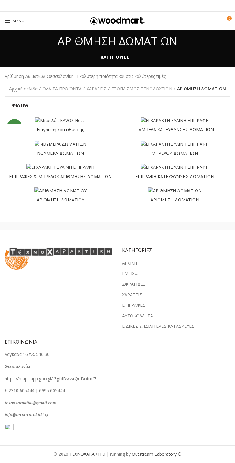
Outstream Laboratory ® (156, 454)
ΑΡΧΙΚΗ (129, 263)
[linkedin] (125, 6)
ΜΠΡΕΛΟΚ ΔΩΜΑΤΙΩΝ (174, 153)
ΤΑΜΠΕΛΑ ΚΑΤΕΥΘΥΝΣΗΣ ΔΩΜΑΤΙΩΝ (175, 129)
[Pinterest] (117, 6)
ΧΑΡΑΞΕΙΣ (96, 89)
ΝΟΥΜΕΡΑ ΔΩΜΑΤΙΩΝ (60, 153)
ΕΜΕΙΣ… (130, 273)
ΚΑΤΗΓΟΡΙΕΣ (114, 57)
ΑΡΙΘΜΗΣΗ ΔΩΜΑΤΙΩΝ (175, 200)
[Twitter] (110, 6)
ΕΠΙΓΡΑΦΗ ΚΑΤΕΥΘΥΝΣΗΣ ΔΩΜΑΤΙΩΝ (174, 176)
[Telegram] (133, 6)
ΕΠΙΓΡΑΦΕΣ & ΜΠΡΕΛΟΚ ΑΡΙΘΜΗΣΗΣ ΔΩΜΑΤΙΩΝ (60, 176)
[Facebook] (102, 6)
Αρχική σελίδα (23, 89)
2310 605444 (21, 390)
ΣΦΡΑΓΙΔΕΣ (134, 284)
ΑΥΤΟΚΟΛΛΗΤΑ (137, 316)
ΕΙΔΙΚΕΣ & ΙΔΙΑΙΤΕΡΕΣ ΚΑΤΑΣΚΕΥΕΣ (158, 326)
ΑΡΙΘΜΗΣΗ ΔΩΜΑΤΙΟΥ (60, 200)
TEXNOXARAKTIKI (87, 454)
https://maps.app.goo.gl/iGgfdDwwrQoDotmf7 (50, 379)
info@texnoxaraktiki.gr (27, 415)
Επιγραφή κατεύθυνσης (60, 129)
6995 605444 (52, 390)
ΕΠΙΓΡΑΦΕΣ (133, 305)
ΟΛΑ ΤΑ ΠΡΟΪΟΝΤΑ (62, 89)
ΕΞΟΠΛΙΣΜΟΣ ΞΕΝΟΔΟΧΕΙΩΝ (141, 89)
